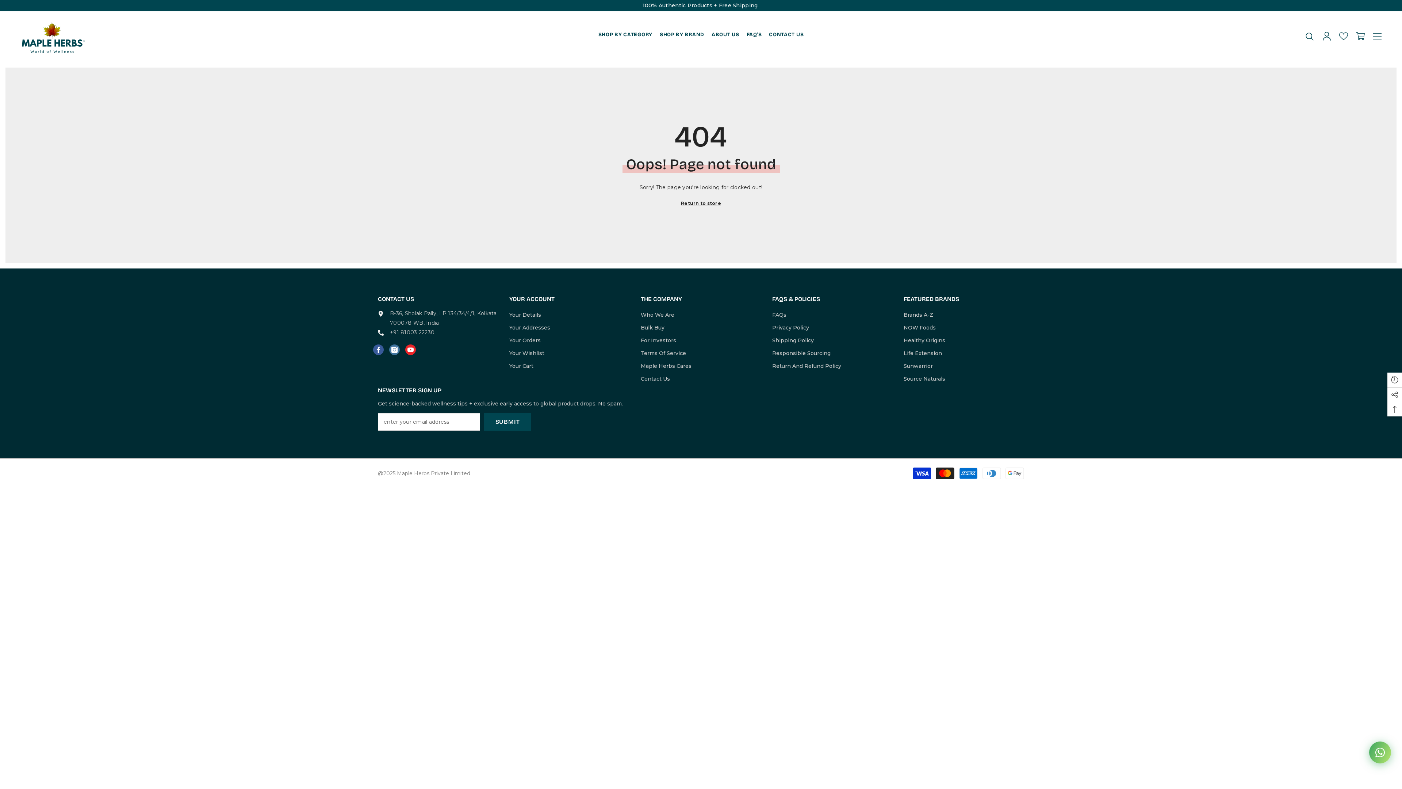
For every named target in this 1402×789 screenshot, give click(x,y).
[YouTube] (410, 349)
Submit (507, 421)
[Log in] (1326, 36)
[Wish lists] (1343, 36)
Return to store (701, 203)
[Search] (1309, 36)
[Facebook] (378, 349)
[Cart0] (1360, 36)
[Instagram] (394, 349)
